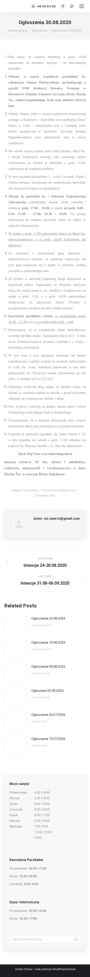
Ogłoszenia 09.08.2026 (48, 667)
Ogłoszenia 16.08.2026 (48, 642)
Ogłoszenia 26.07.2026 (48, 715)
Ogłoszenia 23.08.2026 (48, 618)
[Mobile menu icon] (81, 6)
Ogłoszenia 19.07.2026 (48, 739)
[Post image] (15, 625)
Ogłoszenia (31, 490)
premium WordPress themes (58, 969)
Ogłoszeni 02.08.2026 (47, 691)
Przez (58, 490)
